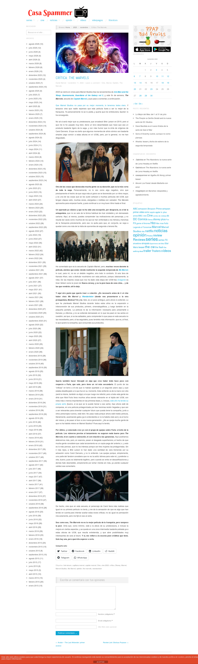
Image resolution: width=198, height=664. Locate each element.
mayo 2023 (33, 196)
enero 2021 (34, 305)
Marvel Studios (61, 568)
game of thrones (143, 223)
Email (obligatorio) (105, 620)
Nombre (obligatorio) (106, 614)
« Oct (135, 103)
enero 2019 (34, 398)
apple (152, 212)
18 (162, 82)
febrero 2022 (34, 254)
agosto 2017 (34, 464)
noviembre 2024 (36, 125)
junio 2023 (33, 192)
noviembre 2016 (36, 500)
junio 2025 (33, 98)
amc (147, 212)
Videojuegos (97, 20)
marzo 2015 (34, 577)
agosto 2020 (34, 324)
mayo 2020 (33, 336)
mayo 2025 (33, 102)
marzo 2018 (34, 437)
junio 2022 (33, 238)
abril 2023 (33, 199)
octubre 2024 (34, 129)
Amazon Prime (154, 208)
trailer (147, 250)
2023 (75, 27)
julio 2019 (33, 375)
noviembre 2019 (36, 359)
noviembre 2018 (36, 406)
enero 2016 (34, 539)
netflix (149, 230)
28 (140, 95)
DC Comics (140, 219)
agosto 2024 (34, 137)
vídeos (166, 250)
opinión (79, 568)
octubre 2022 (34, 223)
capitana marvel (78, 565)
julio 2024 (33, 141)
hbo (153, 223)
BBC (140, 215)
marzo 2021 (34, 297)
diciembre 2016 (35, 496)
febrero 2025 (34, 114)
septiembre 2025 (36, 86)
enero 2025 (34, 118)
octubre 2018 (34, 410)
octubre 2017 (34, 457)
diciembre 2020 (35, 309)
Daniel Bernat (61, 82)
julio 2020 (33, 328)
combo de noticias (159, 216)
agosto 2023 (34, 184)
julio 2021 (33, 281)
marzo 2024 (34, 157)
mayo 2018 (33, 429)
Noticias (53, 20)
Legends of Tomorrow (142, 227)
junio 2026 (33, 51)
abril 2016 (33, 527)
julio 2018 (33, 422)
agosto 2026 (34, 44)
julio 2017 (33, 468)
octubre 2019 (34, 363)
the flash (159, 247)
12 (168, 76)
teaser (141, 247)
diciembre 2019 (35, 355)
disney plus (159, 219)
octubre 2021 (34, 270)
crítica (112, 565)
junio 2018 (33, 425)
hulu (166, 223)
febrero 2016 (34, 535)
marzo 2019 (34, 390)
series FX (163, 239)
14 (140, 82)
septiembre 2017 (36, 461)
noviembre (84, 27)
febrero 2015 (34, 581)
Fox (167, 219)
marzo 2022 (34, 250)
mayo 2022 (33, 242)
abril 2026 (33, 59)
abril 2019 (33, 387)
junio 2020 (33, 332)
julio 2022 (33, 234)
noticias (161, 230)
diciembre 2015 (35, 542)
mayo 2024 (33, 149)
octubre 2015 (34, 550)
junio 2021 (33, 285)
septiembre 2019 (36, 367)
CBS (144, 216)
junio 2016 (33, 519)
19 (168, 82)
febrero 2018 (34, 441)
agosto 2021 (34, 277)
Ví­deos (83, 20)
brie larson (67, 565)
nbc (143, 231)
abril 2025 (33, 106)
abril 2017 (33, 480)
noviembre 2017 (36, 453)
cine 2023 (105, 565)
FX (134, 223)
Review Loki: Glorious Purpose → (115, 642)
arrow (135, 215)
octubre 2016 (34, 503)
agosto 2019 (34, 371)
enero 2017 (34, 492)
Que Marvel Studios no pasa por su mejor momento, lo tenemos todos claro (91, 105)
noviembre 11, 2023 (76, 82)
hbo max (160, 223)
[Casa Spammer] (57, 11)
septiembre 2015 (36, 554)
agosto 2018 (34, 418)
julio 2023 (33, 188)
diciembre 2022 (35, 215)
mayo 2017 (33, 476)
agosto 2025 (34, 90)
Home (67, 27)
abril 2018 (33, 433)
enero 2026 (34, 71)
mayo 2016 (33, 523)
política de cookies (177, 657)
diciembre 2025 (35, 75)
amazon (142, 208)
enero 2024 (34, 164)
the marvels (87, 568)
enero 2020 (34, 351)
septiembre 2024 (36, 133)
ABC (135, 208)
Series (29, 20)
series (152, 239)
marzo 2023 (34, 203)
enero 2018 (34, 445)
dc (168, 215)
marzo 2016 (34, 531)
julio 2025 (33, 94)
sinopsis (145, 243)
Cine (42, 20)
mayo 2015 (33, 570)
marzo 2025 (34, 110)
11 (162, 76)
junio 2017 (33, 472)
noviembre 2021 (36, 266)
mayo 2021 (33, 289)
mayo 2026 (33, 55)
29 (146, 95)
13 (135, 82)
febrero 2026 (34, 67)
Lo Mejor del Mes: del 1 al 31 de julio (151, 114)
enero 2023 (34, 211)
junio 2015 (33, 566)
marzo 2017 (34, 484)
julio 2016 (33, 515)
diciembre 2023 (35, 168)
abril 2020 (33, 340)
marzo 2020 (34, 344)
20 (135, 89)
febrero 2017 (34, 488)
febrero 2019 (34, 394)
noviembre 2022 (36, 219)
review (157, 235)
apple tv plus (161, 212)
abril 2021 (33, 293)
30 (151, 95)
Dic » (141, 103)
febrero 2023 (34, 207)
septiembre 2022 (36, 227)
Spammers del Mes (157, 243)
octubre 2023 (34, 176)
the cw (150, 246)
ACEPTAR (100, 662)
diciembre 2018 (35, 402)
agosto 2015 (34, 558)
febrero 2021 (34, 301)
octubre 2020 (34, 316)
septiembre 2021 (36, 273)
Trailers (156, 251)
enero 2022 (34, 258)
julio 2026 (33, 47)
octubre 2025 (34, 82)
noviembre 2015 (36, 546)
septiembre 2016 (36, 507)
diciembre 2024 (35, 121)
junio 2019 (33, 379)
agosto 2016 (34, 511)
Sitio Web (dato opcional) (107, 626)
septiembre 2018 (36, 414)
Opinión (69, 20)
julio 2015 (33, 562)
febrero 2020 (34, 348)
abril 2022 (33, 246)
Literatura (113, 20)
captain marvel (90, 565)
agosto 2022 (34, 231)
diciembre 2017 (35, 449)
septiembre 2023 (36, 180)
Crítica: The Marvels (72, 77)
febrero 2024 (34, 160)
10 (157, 76)
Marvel (108, 82)
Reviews (139, 239)
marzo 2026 (34, 63)
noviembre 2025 (36, 79)
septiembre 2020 (36, 320)
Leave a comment (93, 82)
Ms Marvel (72, 568)
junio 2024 (33, 145)
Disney (117, 565)
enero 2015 (34, 585)
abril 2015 (33, 574)
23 (151, 89)
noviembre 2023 (36, 172)
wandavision (97, 568)
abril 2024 (33, 153)
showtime (137, 243)
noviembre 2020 (36, 312)
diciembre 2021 (35, 262)
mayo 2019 (33, 383)
